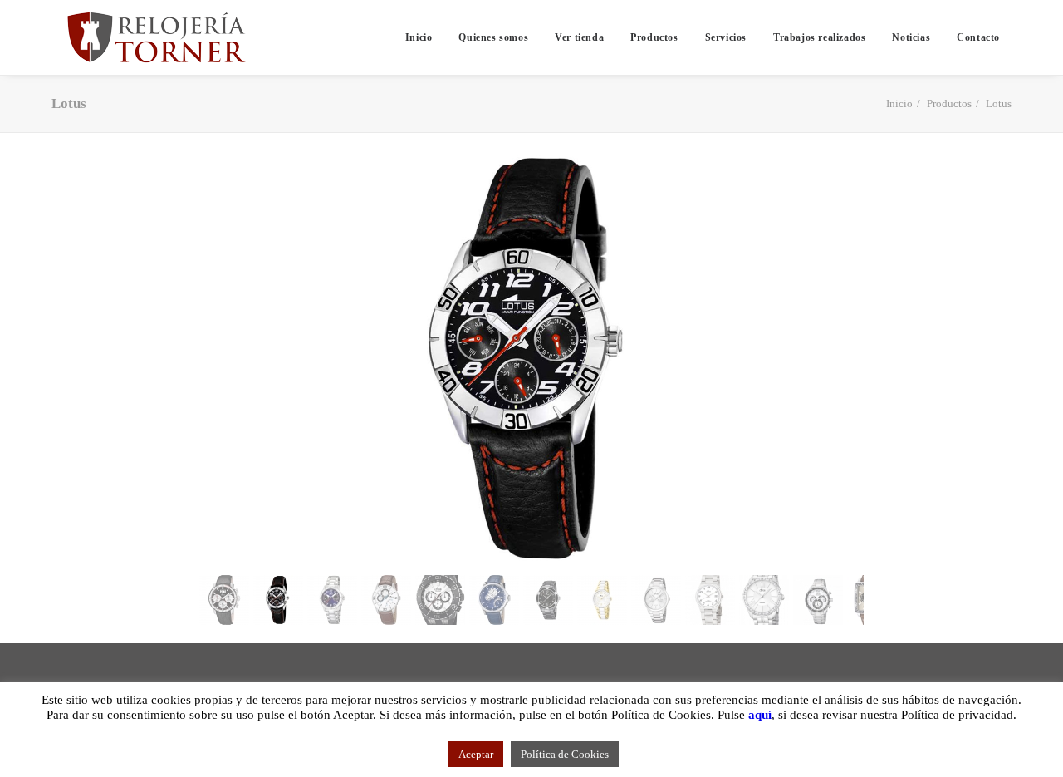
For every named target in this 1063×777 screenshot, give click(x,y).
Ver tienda (579, 37)
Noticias (911, 37)
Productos (654, 37)
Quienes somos (493, 37)
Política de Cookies (565, 754)
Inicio (419, 37)
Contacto (978, 37)
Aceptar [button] (475, 754)
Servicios (726, 37)
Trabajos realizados (819, 37)
